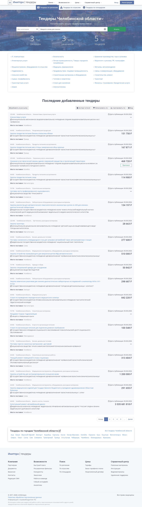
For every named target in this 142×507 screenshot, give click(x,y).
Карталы (56, 435)
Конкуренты (38, 472)
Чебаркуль (75, 438)
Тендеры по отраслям (70, 7)
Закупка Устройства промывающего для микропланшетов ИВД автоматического (41, 254)
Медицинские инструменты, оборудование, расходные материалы (55, 251)
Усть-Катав (65, 438)
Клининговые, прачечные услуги (44, 114)
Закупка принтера (17, 224)
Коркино (92, 435)
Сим (31, 438)
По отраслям (64, 468)
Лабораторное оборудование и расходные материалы (51, 202)
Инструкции (115, 468)
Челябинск (85, 438)
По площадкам (65, 472)
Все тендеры (118, 431)
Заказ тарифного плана (94, 468)
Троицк (57, 438)
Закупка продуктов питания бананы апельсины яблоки (31, 133)
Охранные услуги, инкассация (43, 158)
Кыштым (105, 435)
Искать (116, 29)
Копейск (84, 435)
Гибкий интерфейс (41, 482)
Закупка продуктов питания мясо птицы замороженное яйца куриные (37, 147)
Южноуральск (96, 438)
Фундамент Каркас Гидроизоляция (23, 314)
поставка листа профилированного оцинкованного (29, 191)
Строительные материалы (41, 188)
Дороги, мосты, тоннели (40, 401)
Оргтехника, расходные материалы (45, 221)
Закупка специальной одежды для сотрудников (28, 267)
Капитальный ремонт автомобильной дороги (27, 404)
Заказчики (38, 475)
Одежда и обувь (37, 265)
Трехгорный (48, 438)
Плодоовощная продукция (41, 130)
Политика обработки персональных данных (25, 497)
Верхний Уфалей (28, 435)
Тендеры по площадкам (94, 7)
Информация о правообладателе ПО (22, 500)
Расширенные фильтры (43, 468)
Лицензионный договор (94, 472)
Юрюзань (106, 438)
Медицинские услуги (39, 295)
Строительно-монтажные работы (43, 355)
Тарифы (88, 465)
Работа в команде (40, 478)
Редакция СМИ (13, 478)
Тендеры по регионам (47, 7)
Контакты (11, 475)
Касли (63, 435)
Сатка (26, 438)
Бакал (18, 435)
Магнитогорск (115, 435)
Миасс (124, 435)
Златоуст (39, 435)
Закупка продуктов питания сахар (23, 177)
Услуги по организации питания (43, 325)
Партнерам (12, 465)
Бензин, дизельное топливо (41, 237)
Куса (98, 435)
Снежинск (38, 438)
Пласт (20, 438)
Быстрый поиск (40, 465)
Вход (116, 2)
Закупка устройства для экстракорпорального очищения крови (34, 374)
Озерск (13, 438)
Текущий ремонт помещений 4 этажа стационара (29, 358)
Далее (130, 419)
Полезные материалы (119, 465)
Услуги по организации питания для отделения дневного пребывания (37, 328)
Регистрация (127, 2)
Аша (12, 435)
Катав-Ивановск (73, 435)
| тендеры (24, 2)
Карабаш (47, 435)
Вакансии (11, 472)
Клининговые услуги (18, 117)
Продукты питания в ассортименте (44, 144)
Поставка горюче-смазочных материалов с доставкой (30, 344)
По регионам (64, 465)
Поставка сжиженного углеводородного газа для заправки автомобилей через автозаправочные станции (51, 240)
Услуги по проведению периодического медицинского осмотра (34, 298)
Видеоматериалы (117, 472)
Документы (12, 468)
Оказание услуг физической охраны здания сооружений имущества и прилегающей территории (47, 161)
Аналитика (38, 485)
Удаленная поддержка (119, 475)
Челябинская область (24, 114)
